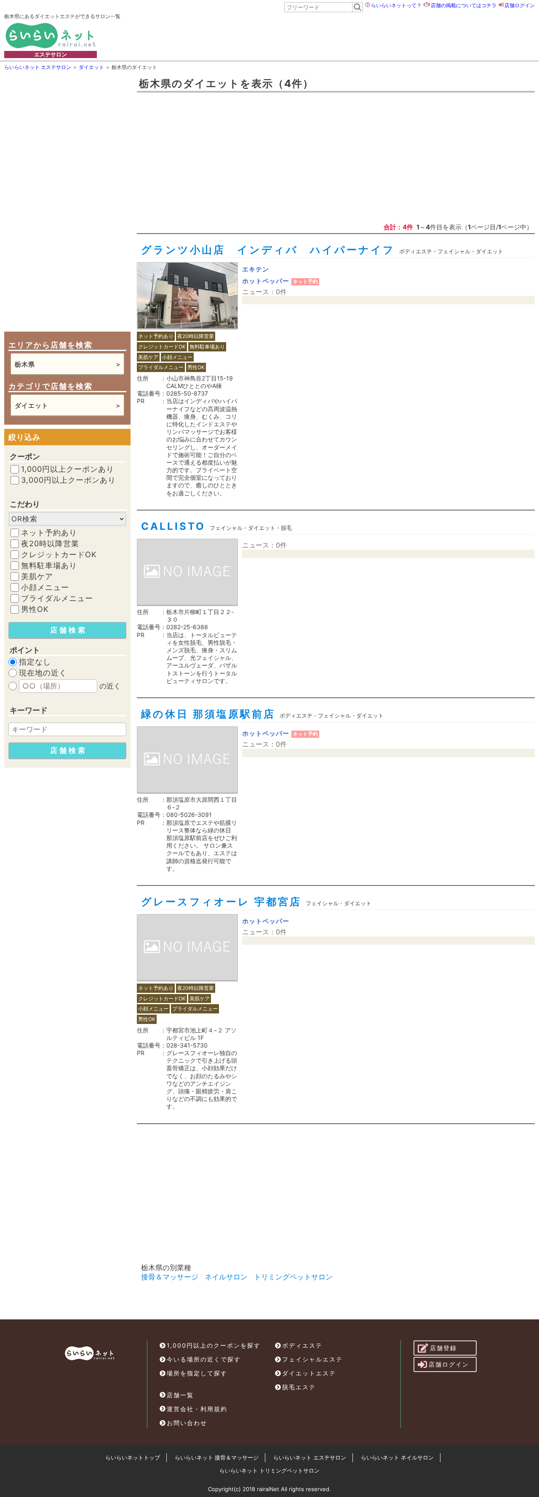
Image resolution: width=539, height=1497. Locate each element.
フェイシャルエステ (312, 1359)
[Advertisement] (312, 35)
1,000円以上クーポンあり (67, 469)
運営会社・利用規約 (197, 1408)
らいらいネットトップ (132, 1457)
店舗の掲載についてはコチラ (463, 5)
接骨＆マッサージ (169, 1277)
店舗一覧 (180, 1395)
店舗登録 (443, 1347)
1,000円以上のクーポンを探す (214, 1345)
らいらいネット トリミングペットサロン (269, 1470)
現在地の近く (43, 673)
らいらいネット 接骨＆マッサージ (217, 1457)
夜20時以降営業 (50, 544)
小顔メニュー (45, 587)
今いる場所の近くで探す (204, 1359)
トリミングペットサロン (293, 1277)
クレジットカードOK (59, 554)
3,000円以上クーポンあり (68, 480)
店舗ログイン (519, 5)
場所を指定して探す (197, 1373)
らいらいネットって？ (396, 5)
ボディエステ (302, 1345)
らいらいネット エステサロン (309, 1457)
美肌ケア (37, 576)
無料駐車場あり (49, 565)
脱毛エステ (299, 1387)
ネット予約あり (49, 533)
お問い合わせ (187, 1422)
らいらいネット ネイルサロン (397, 1457)
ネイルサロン (226, 1277)
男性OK (35, 609)
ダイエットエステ (309, 1373)
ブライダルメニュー (57, 598)
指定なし (35, 662)
